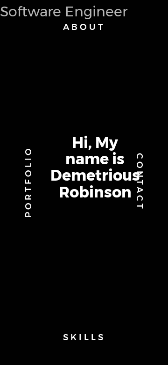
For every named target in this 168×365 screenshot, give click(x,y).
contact (139, 182)
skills (84, 337)
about (84, 27)
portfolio (28, 182)
